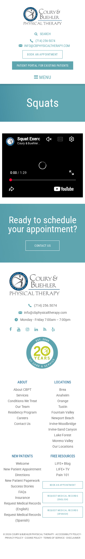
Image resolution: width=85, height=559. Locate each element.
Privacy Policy (14, 537)
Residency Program (22, 412)
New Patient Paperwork (22, 480)
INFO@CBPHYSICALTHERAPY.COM (47, 46)
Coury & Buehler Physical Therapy (42, 16)
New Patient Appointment (22, 469)
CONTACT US (42, 245)
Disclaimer (73, 537)
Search (45, 34)
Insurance (22, 498)
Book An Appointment (63, 485)
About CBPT (22, 389)
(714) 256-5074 (45, 41)
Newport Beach (62, 418)
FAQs (22, 492)
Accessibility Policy (68, 534)
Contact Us (22, 424)
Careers (22, 418)
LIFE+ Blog (63, 463)
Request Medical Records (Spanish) (62, 512)
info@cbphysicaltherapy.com (45, 312)
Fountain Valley (62, 412)
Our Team (22, 407)
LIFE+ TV (62, 469)
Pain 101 (62, 475)
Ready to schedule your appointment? (42, 224)
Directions (22, 475)
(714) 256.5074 (45, 305)
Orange (62, 401)
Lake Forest (62, 435)
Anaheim (62, 395)
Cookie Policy (33, 537)
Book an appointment (42, 54)
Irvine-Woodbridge (62, 424)
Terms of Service (54, 537)
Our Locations (62, 446)
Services (22, 395)
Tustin (62, 407)
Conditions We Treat (22, 401)
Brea (62, 389)
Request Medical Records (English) (62, 498)
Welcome (22, 463)
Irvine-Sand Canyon (62, 429)
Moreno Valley (62, 441)
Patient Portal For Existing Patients (42, 65)
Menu (45, 77)
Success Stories (22, 486)
